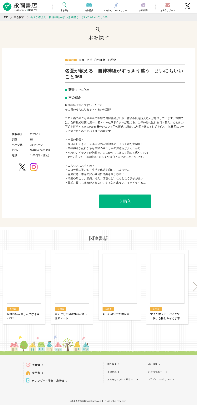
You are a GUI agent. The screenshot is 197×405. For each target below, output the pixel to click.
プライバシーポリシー (159, 379)
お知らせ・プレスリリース (121, 379)
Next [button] (193, 286)
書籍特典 (112, 372)
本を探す (19, 17)
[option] (33, 87)
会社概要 (152, 364)
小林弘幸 (83, 89)
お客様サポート (156, 372)
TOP (5, 17)
